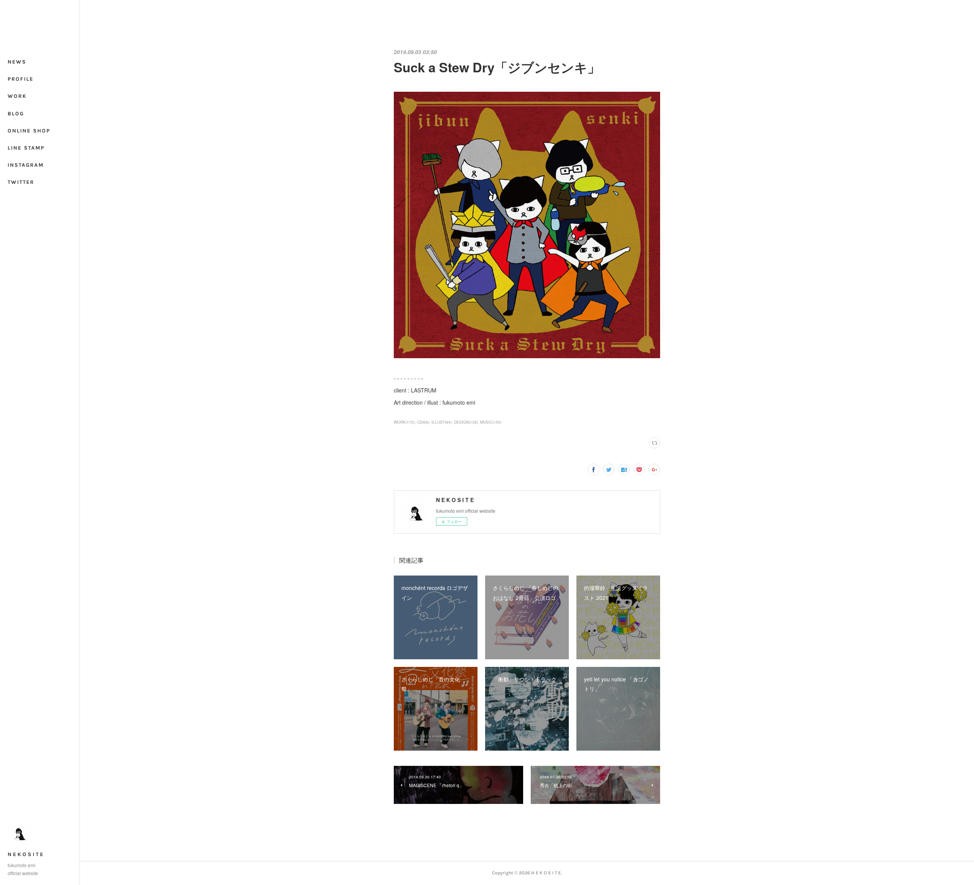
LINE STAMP (26, 148)
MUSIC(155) (490, 422)
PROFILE (20, 79)
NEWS (17, 62)
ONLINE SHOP (29, 131)
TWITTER (21, 182)
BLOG (16, 113)
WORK (17, 96)
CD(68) (423, 422)
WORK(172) (404, 422)
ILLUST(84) (441, 422)
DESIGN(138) (466, 422)
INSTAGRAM (26, 165)
